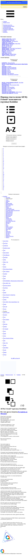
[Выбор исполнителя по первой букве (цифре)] (10, 134)
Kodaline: (5, 196)
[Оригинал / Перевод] (10, 406)
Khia (4, 321)
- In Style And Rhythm (9, 67)
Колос (4, 331)
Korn (4, 250)
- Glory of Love (12, 91)
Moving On (8, 222)
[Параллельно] (10, 386)
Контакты (5, 32)
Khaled (4, 292)
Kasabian (5, 273)
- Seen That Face (8, 73)
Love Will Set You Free (10, 221)
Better (7, 202)
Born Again (8, 205)
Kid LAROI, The (6, 283)
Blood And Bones (9, 204)
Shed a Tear (8, 229)
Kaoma (4, 304)
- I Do (5, 86)
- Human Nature (9, 54)
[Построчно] (10, 396)
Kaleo (4, 278)
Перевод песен (6, 22)
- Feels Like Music (8, 87)
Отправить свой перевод (8, 29)
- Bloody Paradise (8, 62)
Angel (7, 199)
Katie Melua (5, 347)
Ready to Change (9, 226)
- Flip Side (10, 93)
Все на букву (15, 358)
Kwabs (4, 350)
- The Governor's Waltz (10, 84)
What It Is (8, 235)
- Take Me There (7, 46)
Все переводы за (15, 76)
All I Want (8, 197)
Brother (7, 207)
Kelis (4, 340)
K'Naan (4, 354)
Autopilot (8, 201)
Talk (7, 230)
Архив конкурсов (7, 27)
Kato (4, 290)
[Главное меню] (10, 18)
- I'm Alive (6, 89)
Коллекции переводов (8, 28)
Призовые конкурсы (7, 25)
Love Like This (9, 219)
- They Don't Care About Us (11, 48)
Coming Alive (9, 208)
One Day (8, 223)
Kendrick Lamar (6, 248)
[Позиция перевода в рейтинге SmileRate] (23, 406)
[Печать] (21, 406)
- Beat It (7, 44)
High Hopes (8, 216)
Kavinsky (5, 314)
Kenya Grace (6, 297)
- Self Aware (7, 42)
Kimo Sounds (6, 252)
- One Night (12, 82)
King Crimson (6, 319)
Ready (7, 225)
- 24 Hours (6, 66)
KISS (4, 264)
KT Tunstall (5, 328)
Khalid (4, 333)
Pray (7, 224)
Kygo (4, 317)
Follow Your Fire (9, 211)
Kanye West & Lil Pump (8, 338)
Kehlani (4, 352)
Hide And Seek (9, 215)
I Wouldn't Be (8, 218)
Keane (4, 276)
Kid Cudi (5, 306)
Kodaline (19, 374)
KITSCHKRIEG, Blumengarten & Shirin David (13, 280)
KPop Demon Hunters (7, 269)
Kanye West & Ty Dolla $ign (9, 294)
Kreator (4, 345)
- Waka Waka (11, 43)
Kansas (4, 266)
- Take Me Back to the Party (10, 74)
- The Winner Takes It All (8, 55)
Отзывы (5, 30)
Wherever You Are (9, 236)
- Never (6, 69)
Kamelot (5, 326)
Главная (5, 21)
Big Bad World (9, 203)
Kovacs (4, 309)
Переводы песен (9, 374)
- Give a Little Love (8, 88)
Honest (7, 217)
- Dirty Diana (8, 49)
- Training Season (8, 50)
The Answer (8, 232)
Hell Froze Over (9, 214)
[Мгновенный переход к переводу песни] (10, 123)
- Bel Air (6, 83)
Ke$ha (4, 259)
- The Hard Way (10, 41)
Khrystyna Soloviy (7, 285)
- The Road (7, 90)
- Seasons (6, 72)
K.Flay (4, 335)
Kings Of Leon (6, 312)
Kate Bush (5, 257)
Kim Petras (5, 287)
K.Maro (4, 299)
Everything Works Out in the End (13, 210)
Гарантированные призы (8, 26)
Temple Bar (8, 231)
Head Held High (9, 212)
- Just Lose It (6, 51)
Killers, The (5, 262)
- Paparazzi (7, 53)
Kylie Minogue (6, 255)
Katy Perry (5, 243)
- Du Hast (6, 47)
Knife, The (5, 343)
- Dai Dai (9, 38)
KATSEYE (5, 245)
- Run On (6, 71)
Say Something (9, 228)
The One (7, 233)
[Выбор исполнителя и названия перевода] (10, 113)
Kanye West (5, 241)
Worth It (7, 237)
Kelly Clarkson (6, 271)
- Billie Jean (8, 40)
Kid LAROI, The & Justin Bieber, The (11, 301)
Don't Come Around (10, 209)
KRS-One (5, 324)
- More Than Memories (9, 68)
